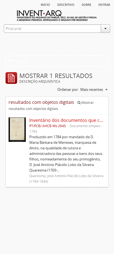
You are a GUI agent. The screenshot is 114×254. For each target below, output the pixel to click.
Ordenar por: (68, 89)
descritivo (65, 4)
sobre (86, 4)
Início (45, 4)
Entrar (104, 4)
